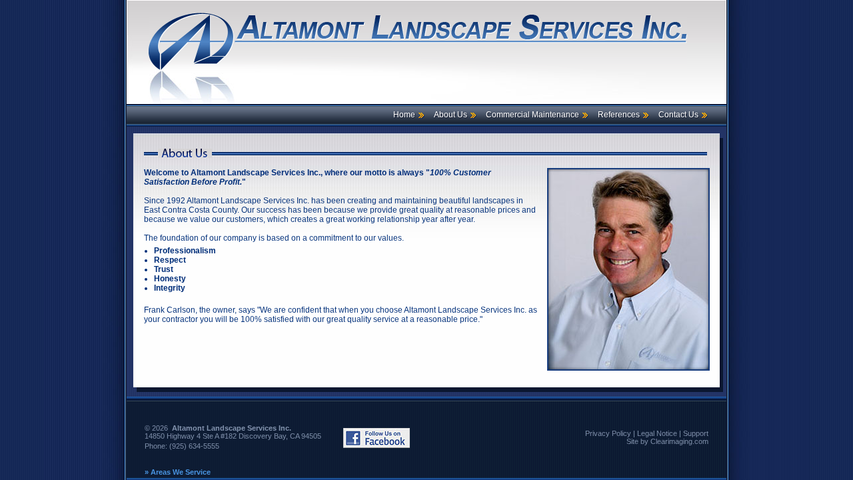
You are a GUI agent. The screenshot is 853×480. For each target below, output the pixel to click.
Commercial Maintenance (532, 114)
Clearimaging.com (679, 441)
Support (695, 433)
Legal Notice (657, 433)
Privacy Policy (608, 433)
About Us (450, 114)
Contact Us (678, 114)
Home (404, 114)
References (619, 114)
